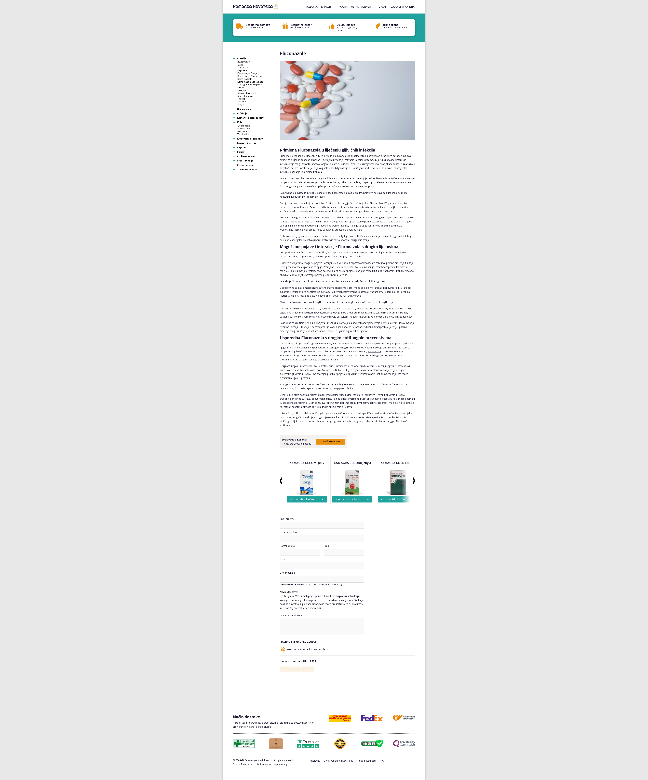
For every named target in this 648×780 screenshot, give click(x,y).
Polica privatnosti (366, 761)
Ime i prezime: (287, 518)
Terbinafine (243, 134)
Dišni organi (244, 108)
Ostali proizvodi (361, 7)
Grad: (326, 545)
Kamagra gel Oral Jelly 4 (249, 76)
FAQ (381, 761)
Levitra (240, 87)
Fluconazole (243, 128)
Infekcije (242, 113)
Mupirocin (242, 131)
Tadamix (241, 101)
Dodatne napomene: (291, 615)
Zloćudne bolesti (247, 169)
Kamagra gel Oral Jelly (248, 73)
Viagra (343, 7)
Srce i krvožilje (245, 160)
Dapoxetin (242, 70)
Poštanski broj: (288, 545)
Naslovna (312, 7)
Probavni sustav (246, 156)
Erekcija (241, 58)
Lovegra (241, 90)
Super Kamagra (245, 95)
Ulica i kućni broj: (289, 532)
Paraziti (241, 151)
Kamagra (326, 7)
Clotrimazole (243, 125)
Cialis (240, 64)
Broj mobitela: (287, 572)
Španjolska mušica (246, 93)
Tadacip (241, 98)
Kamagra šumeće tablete (250, 81)
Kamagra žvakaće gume (249, 84)
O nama (383, 7)
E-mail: (283, 559)
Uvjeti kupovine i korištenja (338, 761)
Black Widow (243, 61)
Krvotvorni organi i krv (250, 138)
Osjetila (241, 147)
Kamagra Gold (244, 78)
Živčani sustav (245, 165)
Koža (239, 122)
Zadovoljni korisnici (403, 7)
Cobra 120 (242, 67)
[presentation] (281, 480)
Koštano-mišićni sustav (250, 117)
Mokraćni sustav (246, 143)
